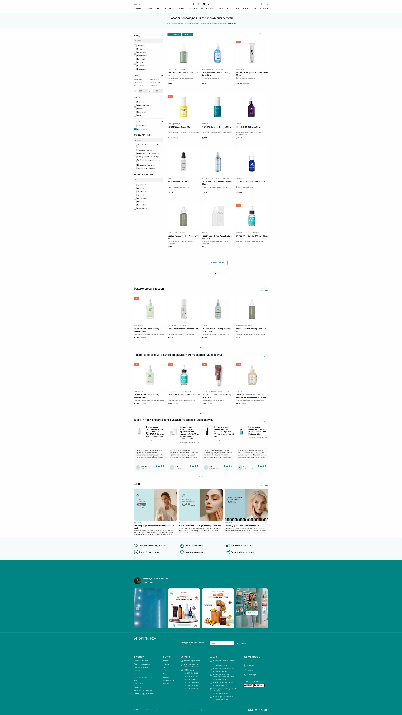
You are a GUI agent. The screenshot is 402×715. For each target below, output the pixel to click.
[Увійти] (261, 4)
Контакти (137, 687)
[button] (174, 34)
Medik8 (238, 124)
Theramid (205, 124)
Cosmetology (251, 675)
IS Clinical (239, 178)
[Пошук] (139, 4)
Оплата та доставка (141, 661)
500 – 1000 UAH (139, 85)
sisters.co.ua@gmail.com (192, 661)
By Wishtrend (138, 325)
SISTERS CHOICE (223, 9)
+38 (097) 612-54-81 (191, 673)
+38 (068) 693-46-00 (191, 682)
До (150, 91)
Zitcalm (177, 124)
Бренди (166, 684)
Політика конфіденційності (143, 694)
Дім (164, 670)
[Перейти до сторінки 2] (201, 347)
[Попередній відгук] (261, 420)
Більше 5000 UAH (155, 85)
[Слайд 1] (199, 476)
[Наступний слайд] (266, 289)
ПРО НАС (246, 9)
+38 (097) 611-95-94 (220, 671)
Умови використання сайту (143, 690)
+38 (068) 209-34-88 (220, 693)
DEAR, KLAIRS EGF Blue (218, 69)
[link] (266, 4)
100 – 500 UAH (138, 82)
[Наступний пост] (264, 608)
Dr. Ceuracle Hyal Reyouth (221, 178)
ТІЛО (157, 9)
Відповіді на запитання (142, 667)
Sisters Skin (250, 665)
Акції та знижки (168, 680)
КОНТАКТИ (264, 9)
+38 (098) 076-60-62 (220, 699)
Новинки (166, 677)
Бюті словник (138, 684)
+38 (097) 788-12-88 (191, 676)
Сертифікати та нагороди (143, 677)
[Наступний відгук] (266, 420)
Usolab (170, 325)
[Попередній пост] (137, 608)
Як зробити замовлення (142, 664)
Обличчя (166, 664)
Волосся (166, 661)
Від (135, 91)
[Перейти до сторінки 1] (200, 347)
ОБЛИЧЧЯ (148, 9)
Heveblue (239, 392)
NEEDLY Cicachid (179, 69)
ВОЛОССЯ (137, 9)
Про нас (137, 670)
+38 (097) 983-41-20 (191, 679)
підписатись (241, 643)
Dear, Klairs (206, 69)
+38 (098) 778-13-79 (220, 665)
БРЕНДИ (236, 9)
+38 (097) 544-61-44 (220, 685)
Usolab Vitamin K (180, 325)
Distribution (250, 670)
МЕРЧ (171, 9)
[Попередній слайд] (261, 289)
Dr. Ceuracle (206, 178)
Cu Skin (204, 325)
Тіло (164, 667)
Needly (170, 69)
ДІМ (164, 9)
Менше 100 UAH (139, 79)
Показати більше (217, 263)
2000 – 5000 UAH (155, 82)
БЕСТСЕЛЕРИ (193, 9)
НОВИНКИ (180, 9)
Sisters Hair (250, 661)
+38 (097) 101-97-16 (220, 679)
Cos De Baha (240, 233)
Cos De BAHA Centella (252, 233)
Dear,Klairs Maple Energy (220, 392)
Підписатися (148, 582)
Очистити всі (187, 34)
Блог (135, 680)
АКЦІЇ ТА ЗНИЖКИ (207, 9)
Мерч (165, 674)
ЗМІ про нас (138, 674)
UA (135, 4)
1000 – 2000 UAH (155, 79)
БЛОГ (254, 9)
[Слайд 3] (202, 476)
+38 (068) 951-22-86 (191, 685)
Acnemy (170, 124)
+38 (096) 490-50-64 (191, 688)
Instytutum (240, 69)
